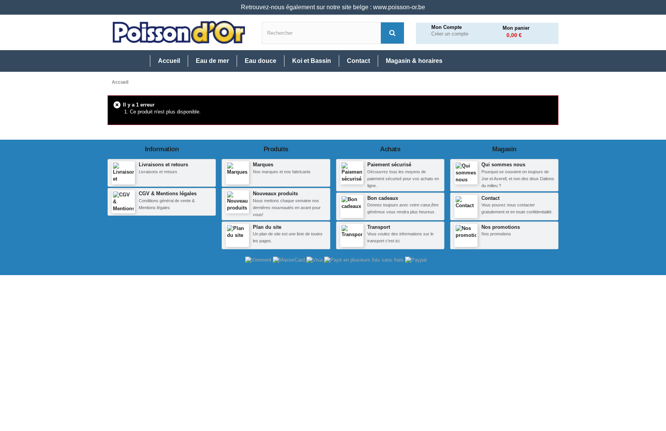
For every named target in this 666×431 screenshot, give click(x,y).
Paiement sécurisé (389, 164)
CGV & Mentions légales (168, 193)
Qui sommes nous (503, 164)
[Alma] (364, 260)
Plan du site (267, 227)
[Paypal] (416, 260)
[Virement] (259, 260)
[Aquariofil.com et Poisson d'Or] (179, 32)
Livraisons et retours (163, 164)
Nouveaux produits (275, 193)
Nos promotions (500, 227)
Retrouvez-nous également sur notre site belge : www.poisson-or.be (333, 7)
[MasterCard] (289, 260)
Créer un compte (449, 34)
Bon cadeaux (382, 198)
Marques (263, 164)
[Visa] (315, 260)
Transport (378, 227)
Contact (490, 198)
